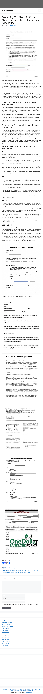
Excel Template (38, 689)
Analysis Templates (6, 624)
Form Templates (5, 632)
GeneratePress (29, 692)
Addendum (5, 568)
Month (13, 568)
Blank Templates (5, 628)
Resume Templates (6, 641)
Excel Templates (5, 630)
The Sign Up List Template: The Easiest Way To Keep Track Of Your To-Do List (20, 570)
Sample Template (30, 689)
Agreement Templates (7, 622)
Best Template (13, 690)
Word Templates (5, 645)
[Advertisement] (21, 667)
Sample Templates (7, 567)
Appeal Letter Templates (7, 626)
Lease (10, 568)
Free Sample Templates (6, 689)
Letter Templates (5, 637)
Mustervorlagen (30, 690)
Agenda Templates (6, 620)
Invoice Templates (6, 635)
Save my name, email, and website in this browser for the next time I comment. (21, 604)
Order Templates (5, 639)
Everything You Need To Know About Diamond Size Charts (16, 572)
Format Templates (6, 634)
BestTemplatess (7, 10)
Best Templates (23, 689)
